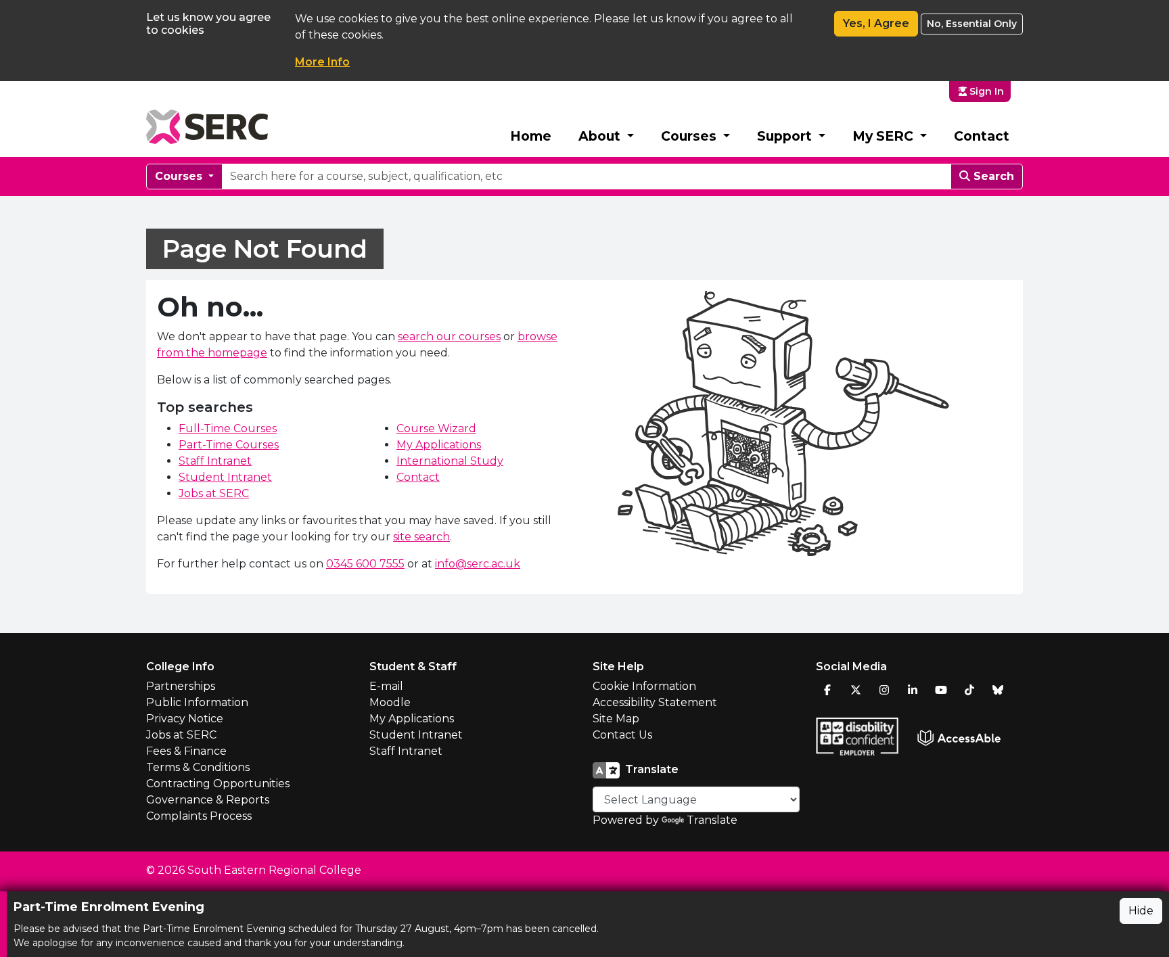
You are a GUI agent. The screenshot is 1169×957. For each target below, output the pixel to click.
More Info (322, 61)
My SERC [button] (884, 136)
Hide (1140, 910)
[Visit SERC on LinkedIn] (912, 689)
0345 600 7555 (365, 563)
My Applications (438, 444)
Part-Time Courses (229, 444)
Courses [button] (690, 136)
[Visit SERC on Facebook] (827, 689)
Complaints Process (199, 816)
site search (421, 536)
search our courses (449, 336)
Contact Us (622, 734)
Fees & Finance (186, 751)
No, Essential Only (972, 24)
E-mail (386, 686)
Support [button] (786, 136)
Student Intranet (225, 477)
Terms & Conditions (198, 767)
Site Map (616, 718)
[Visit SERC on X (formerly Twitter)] (855, 689)
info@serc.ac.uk (477, 563)
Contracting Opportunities (218, 783)
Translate (712, 820)
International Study (449, 460)
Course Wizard (436, 428)
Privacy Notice (184, 718)
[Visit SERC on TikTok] (969, 689)
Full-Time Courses (228, 428)
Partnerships (180, 686)
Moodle (390, 702)
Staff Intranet (215, 460)
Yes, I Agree (876, 23)
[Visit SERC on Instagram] (884, 689)
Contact (981, 136)
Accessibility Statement (655, 702)
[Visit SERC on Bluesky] (997, 689)
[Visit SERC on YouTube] (941, 689)
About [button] (601, 136)
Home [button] (530, 136)
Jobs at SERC (214, 493)
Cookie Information (644, 686)
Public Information (197, 702)
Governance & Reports (207, 799)
